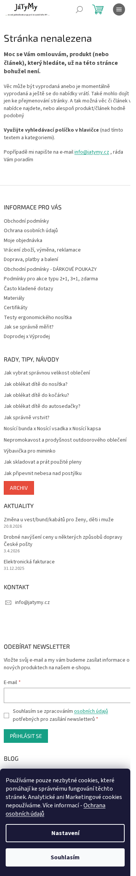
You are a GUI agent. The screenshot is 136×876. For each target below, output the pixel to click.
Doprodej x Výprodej (27, 336)
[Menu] (119, 9)
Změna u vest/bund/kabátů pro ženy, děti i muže (59, 520)
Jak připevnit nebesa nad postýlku (43, 473)
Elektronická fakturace (29, 562)
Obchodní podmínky (26, 221)
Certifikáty (16, 307)
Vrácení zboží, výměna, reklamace (42, 250)
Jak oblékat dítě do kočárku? (36, 395)
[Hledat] (79, 9)
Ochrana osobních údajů (31, 230)
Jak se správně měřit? (29, 327)
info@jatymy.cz (91, 152)
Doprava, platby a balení (31, 259)
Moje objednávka (23, 240)
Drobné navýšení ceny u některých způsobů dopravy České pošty (63, 541)
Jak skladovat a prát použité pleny (43, 462)
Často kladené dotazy (28, 289)
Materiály (14, 298)
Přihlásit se (26, 736)
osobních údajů (91, 711)
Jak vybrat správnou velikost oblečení (47, 373)
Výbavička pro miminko (30, 451)
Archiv (19, 487)
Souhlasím (65, 857)
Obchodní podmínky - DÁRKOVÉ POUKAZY (50, 269)
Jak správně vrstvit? (26, 417)
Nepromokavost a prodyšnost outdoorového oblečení (65, 440)
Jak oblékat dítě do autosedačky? (42, 406)
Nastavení (65, 833)
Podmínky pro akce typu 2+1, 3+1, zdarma (51, 279)
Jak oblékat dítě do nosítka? (36, 384)
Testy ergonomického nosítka (38, 317)
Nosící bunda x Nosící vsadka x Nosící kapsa (52, 428)
